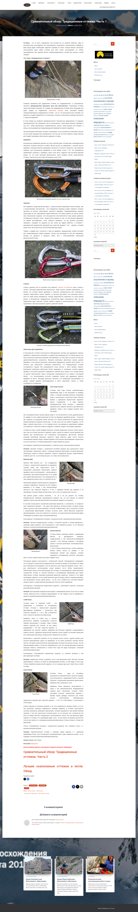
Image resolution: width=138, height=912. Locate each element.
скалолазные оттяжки (43, 793)
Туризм (69, 2)
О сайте (34, 2)
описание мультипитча (109, 122)
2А (96, 95)
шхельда (109, 136)
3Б (101, 95)
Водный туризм (77, 2)
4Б (105, 95)
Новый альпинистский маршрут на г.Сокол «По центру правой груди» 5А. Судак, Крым (104, 170)
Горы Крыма (61, 2)
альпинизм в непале (98, 104)
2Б (98, 95)
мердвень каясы (102, 113)
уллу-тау (109, 134)
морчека (109, 113)
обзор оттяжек (31, 790)
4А (103, 95)
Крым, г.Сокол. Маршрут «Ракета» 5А (104, 145)
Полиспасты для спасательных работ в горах (99, 880)
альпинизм (108, 98)
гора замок (101, 109)
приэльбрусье (106, 125)
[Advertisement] (103, 84)
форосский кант (98, 136)
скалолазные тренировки (104, 129)
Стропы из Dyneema (65, 287)
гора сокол (107, 109)
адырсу (99, 98)
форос (112, 134)
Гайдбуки (106, 2)
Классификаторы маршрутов (107, 7)
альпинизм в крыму (104, 101)
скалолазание (39, 790)
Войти (96, 65)
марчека (96, 113)
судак (110, 132)
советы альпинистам (103, 132)
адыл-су (96, 98)
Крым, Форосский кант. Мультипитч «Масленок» (67, 880)
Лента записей (98, 69)
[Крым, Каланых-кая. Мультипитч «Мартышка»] (38, 865)
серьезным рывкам (56, 110)
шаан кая (105, 136)
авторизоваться (60, 819)
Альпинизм (41, 2)
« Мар (95, 237)
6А (112, 95)
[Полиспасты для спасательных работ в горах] (100, 865)
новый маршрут (104, 115)
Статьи (113, 2)
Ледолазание (98, 2)
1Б (94, 95)
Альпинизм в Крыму (31, 876)
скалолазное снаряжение (30, 793)
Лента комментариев (99, 72)
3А (99, 95)
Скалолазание (88, 2)
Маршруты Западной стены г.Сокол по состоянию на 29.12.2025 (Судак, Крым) (104, 156)
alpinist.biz (34, 743)
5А (107, 95)
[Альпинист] (27, 5)
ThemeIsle (112, 908)
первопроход (98, 125)
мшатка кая (96, 115)
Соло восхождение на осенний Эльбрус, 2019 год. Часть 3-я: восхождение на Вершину (104, 184)
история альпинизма (99, 111)
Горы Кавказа (51, 2)
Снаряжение (42, 785)
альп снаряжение (104, 106)
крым (106, 111)
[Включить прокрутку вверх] (135, 909)
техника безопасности (100, 134)
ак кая (102, 98)
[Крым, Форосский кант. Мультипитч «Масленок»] (69, 865)
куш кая (109, 111)
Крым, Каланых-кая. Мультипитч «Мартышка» (36, 880)
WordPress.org (98, 75)
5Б (110, 95)
